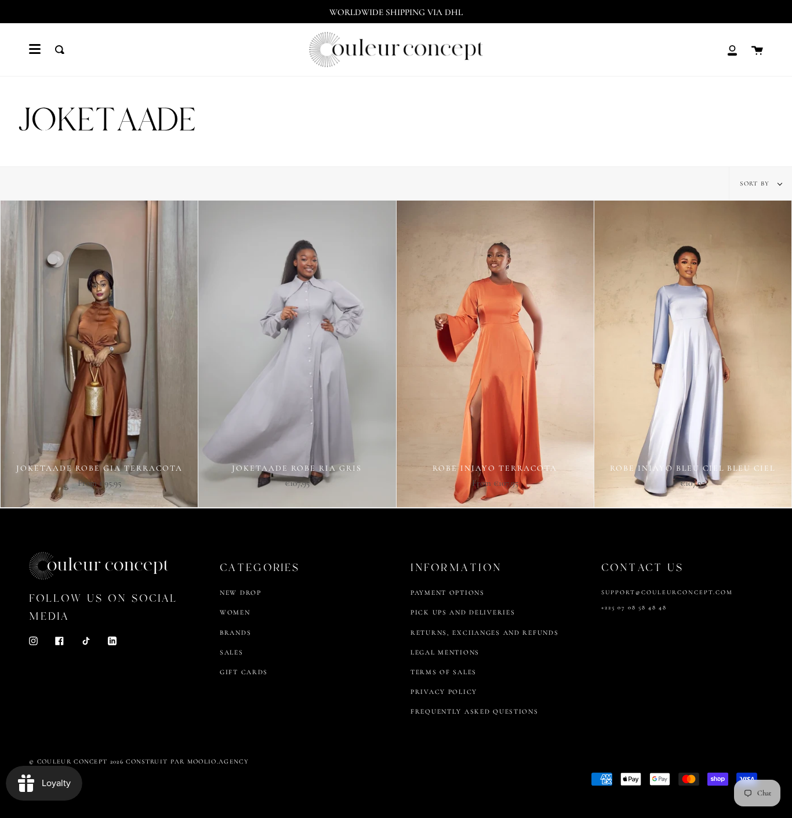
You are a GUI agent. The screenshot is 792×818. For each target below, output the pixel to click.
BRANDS (235, 632)
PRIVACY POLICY (443, 692)
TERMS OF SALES (443, 672)
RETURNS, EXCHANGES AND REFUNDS (484, 632)
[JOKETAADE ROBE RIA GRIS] (296, 354)
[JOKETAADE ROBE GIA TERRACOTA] (99, 354)
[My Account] (732, 49)
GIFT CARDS (244, 672)
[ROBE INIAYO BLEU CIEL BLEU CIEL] (692, 354)
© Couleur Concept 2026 (76, 761)
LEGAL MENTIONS (444, 652)
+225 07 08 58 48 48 (634, 607)
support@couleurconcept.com (667, 592)
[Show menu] (35, 49)
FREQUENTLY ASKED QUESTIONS (474, 711)
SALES (232, 652)
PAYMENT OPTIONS (447, 592)
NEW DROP (240, 592)
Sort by (756, 183)
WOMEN (235, 612)
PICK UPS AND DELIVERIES (462, 612)
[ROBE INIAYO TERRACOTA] (495, 354)
